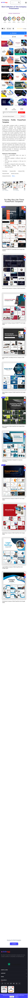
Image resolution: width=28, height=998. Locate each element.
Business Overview (14, 173)
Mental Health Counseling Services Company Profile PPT (13, 358)
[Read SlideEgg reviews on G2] (4, 977)
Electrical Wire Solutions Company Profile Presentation (13, 288)
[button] (25, 207)
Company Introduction (6, 175)
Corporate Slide (13, 171)
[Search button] (19, 2)
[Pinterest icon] (13, 29)
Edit (20, 36)
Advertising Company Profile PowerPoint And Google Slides (13, 533)
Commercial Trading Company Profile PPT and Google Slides (13, 323)
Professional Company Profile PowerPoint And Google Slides (13, 602)
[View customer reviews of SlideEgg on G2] (11, 977)
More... (13, 176)
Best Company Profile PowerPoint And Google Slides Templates (13, 427)
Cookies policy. (22, 995)
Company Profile (21, 171)
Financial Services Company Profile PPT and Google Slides (13, 499)
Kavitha (21, 109)
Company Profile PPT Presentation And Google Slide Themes (13, 250)
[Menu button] (26, 2)
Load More (14, 943)
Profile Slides (4, 171)
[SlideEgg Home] (14, 951)
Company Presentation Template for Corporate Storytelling (12, 460)
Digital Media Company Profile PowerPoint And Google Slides (13, 393)
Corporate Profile (5, 173)
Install (22, 112)
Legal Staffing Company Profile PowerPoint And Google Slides (12, 567)
